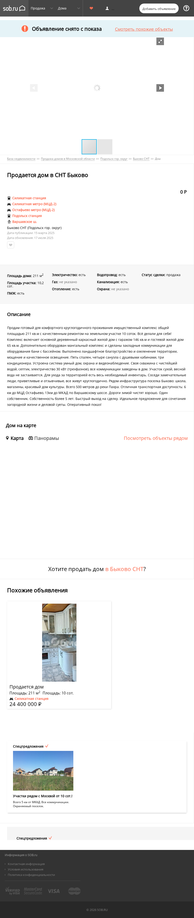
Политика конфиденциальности (31, 875)
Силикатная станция (29, 198)
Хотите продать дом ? (97, 569)
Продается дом (26, 686)
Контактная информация (26, 864)
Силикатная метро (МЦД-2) (34, 204)
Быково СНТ (16, 228)
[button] (160, 41)
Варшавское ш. (24, 221)
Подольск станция (27, 215)
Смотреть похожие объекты (144, 29)
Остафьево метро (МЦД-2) (33, 209)
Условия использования (25, 869)
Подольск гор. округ (44, 228)
